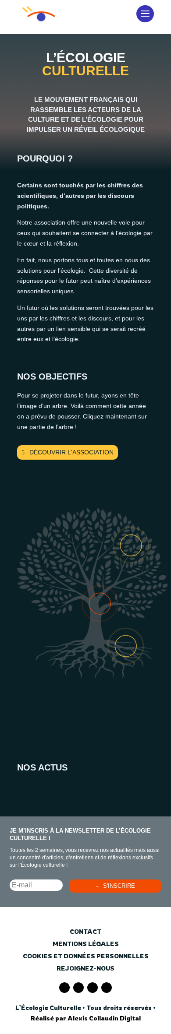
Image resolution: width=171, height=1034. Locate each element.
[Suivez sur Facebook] (64, 987)
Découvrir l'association (71, 452)
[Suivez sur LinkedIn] (106, 987)
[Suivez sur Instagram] (92, 987)
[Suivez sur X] (78, 987)
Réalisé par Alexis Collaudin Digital (86, 1018)
